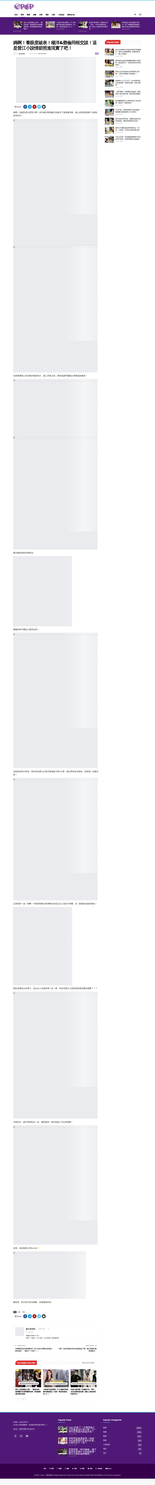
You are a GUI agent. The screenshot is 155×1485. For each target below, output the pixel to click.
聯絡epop (71, 15)
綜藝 (34, 15)
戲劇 (28, 15)
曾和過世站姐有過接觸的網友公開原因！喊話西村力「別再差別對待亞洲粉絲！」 (128, 62)
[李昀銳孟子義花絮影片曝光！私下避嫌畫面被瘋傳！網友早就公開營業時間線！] (115, 24)
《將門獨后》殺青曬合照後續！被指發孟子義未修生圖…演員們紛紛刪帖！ (128, 92)
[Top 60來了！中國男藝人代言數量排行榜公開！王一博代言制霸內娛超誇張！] (62, 1429)
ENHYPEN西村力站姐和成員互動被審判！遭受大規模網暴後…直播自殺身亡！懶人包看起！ (128, 51)
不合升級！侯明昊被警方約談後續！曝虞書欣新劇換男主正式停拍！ (128, 111)
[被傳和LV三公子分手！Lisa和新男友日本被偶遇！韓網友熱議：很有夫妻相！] (109, 83)
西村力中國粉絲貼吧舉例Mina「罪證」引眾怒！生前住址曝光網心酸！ (128, 129)
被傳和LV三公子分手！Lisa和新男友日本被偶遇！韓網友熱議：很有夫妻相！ (128, 83)
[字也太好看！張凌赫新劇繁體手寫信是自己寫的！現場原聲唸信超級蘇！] (109, 139)
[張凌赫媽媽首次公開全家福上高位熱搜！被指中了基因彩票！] (109, 103)
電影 (47, 15)
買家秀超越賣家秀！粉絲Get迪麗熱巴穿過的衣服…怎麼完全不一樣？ (82, 1440)
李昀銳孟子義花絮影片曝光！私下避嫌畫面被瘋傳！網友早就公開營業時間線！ (131, 24)
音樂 (40, 15)
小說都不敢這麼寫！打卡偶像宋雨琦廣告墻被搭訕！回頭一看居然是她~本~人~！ (65, 24)
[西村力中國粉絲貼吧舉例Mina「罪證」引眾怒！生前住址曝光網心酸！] (109, 130)
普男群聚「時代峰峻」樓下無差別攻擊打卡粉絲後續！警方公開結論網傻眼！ (82, 1451)
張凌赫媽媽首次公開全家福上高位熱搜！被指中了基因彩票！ (128, 102)
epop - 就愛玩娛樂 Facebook (23, 1429)
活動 (53, 15)
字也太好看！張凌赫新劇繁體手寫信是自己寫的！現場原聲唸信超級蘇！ (128, 138)
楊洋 (19, 1312)
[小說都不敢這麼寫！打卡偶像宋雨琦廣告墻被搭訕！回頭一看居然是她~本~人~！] (50, 24)
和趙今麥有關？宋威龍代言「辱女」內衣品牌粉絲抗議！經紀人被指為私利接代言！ (98, 25)
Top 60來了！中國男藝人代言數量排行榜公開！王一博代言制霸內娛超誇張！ (82, 1429)
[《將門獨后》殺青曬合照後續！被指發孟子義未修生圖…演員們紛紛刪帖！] (109, 94)
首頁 (16, 15)
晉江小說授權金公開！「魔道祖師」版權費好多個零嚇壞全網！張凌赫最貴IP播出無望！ (33, 25)
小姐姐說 (61, 15)
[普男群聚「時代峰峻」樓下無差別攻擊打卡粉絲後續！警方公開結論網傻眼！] (62, 1451)
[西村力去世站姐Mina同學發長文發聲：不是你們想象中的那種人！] (109, 74)
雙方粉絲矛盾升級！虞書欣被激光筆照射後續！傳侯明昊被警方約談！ (128, 120)
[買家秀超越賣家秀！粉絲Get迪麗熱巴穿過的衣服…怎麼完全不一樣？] (62, 1440)
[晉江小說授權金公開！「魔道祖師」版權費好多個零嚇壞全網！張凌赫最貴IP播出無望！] (17, 24)
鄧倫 (24, 1312)
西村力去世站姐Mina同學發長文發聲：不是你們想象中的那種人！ (127, 72)
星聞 (22, 15)
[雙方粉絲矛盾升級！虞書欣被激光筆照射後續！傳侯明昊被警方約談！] (109, 121)
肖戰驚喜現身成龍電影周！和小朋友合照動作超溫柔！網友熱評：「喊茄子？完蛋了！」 (34, 1350)
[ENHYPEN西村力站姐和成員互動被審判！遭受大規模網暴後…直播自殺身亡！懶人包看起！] (109, 52)
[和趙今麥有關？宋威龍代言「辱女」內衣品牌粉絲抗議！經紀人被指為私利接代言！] (83, 24)
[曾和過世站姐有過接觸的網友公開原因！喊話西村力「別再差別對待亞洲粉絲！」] (109, 63)
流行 (104, 1453)
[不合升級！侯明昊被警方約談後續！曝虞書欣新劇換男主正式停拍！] (109, 112)
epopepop (117, 1475)
